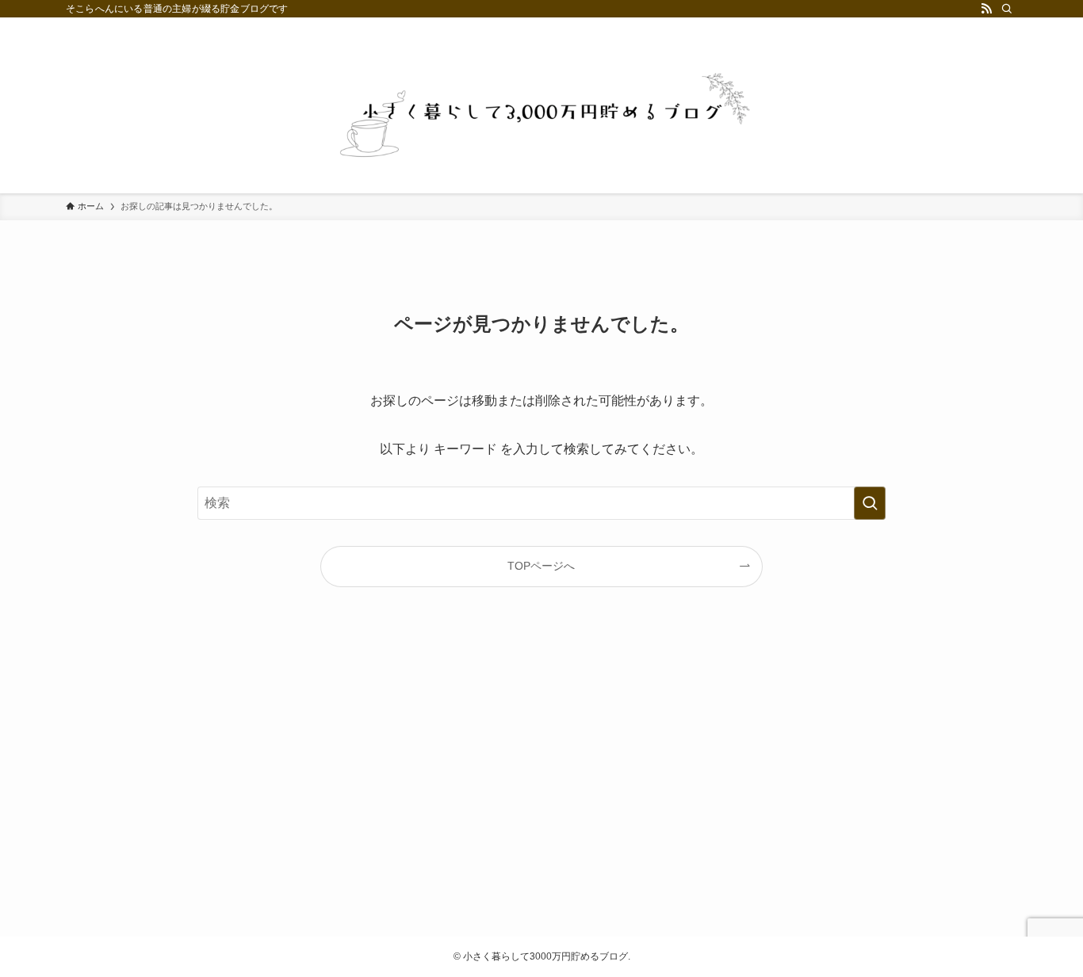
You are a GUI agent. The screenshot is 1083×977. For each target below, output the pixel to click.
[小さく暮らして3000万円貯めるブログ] (541, 114)
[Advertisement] (541, 775)
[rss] (986, 8)
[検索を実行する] (870, 503)
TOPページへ (541, 565)
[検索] (1007, 8)
